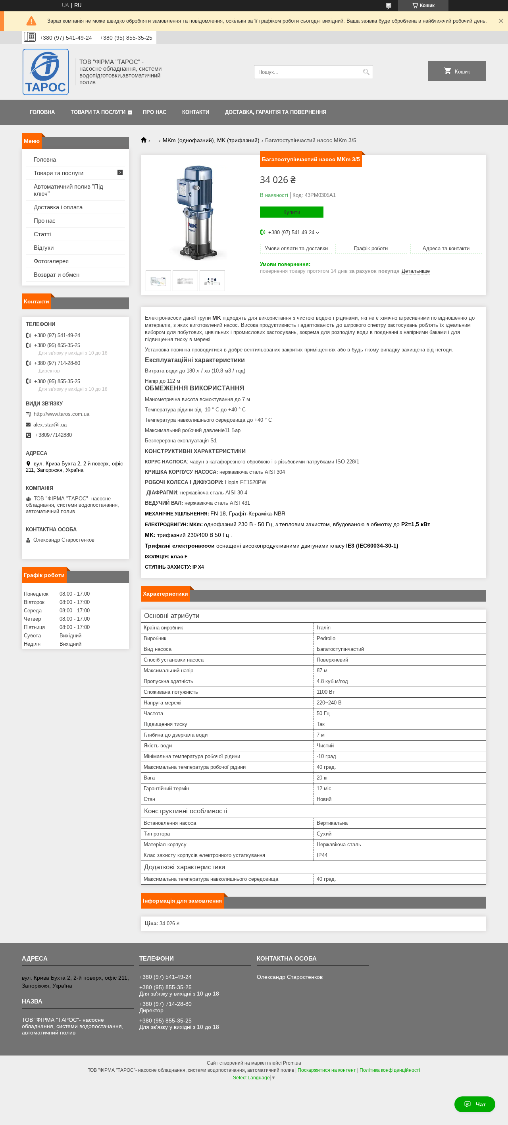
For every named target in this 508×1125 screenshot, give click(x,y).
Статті (42, 234)
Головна (42, 112)
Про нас (154, 112)
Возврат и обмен (56, 274)
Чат (481, 1104)
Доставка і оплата (58, 207)
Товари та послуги (98, 112)
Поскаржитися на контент (327, 1070)
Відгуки (44, 247)
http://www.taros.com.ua (61, 414)
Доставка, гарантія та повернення (275, 112)
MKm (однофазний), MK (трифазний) (211, 140)
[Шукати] (366, 72)
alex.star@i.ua (50, 425)
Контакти (195, 112)
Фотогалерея (51, 261)
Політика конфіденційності (390, 1070)
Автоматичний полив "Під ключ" (68, 190)
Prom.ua (292, 1063)
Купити (291, 212)
